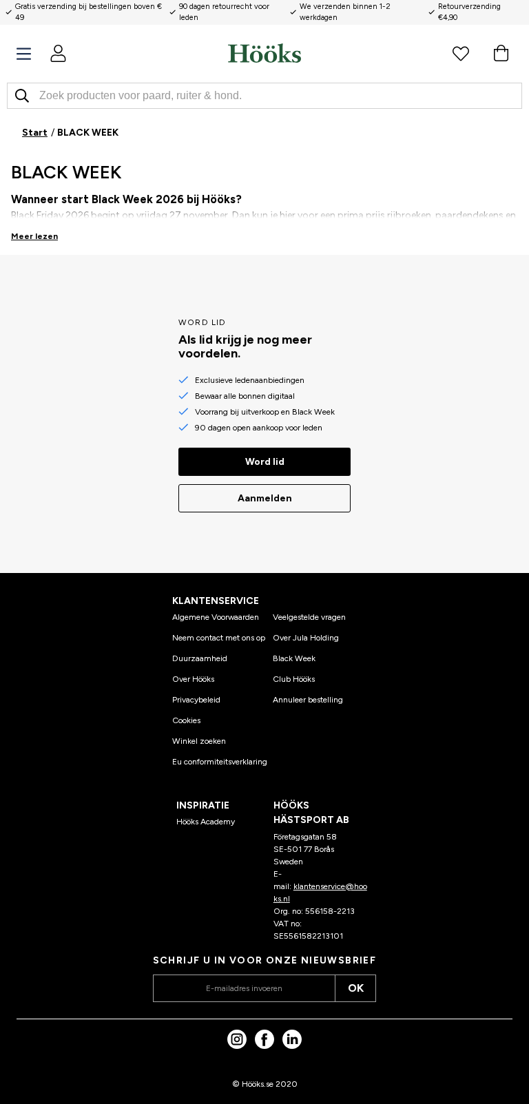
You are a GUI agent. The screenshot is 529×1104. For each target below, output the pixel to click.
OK (356, 987)
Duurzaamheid (199, 658)
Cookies (186, 720)
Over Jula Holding (306, 638)
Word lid (264, 462)
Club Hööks (294, 679)
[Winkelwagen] (501, 53)
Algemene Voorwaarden (215, 617)
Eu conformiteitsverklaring (219, 762)
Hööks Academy (205, 821)
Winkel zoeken (199, 741)
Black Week (294, 658)
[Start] (264, 53)
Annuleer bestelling (308, 700)
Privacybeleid (196, 700)
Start (35, 132)
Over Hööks (193, 679)
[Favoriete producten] (461, 53)
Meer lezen (34, 236)
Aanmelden (265, 498)
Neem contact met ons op (218, 638)
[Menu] (23, 54)
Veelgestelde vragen (309, 617)
